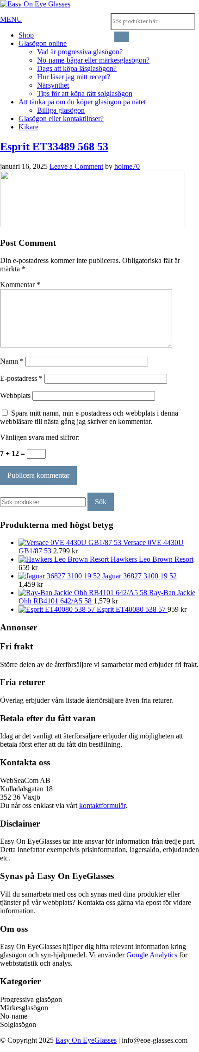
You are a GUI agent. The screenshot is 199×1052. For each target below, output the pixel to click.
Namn (12, 361)
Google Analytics (151, 955)
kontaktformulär (102, 805)
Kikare (28, 127)
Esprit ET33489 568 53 (54, 147)
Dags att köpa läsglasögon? (77, 68)
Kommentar (20, 285)
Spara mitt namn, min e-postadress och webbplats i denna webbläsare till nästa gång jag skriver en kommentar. (89, 417)
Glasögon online (43, 43)
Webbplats (15, 395)
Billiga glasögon (61, 110)
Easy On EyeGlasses (86, 1040)
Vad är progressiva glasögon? (80, 52)
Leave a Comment (76, 166)
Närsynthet (53, 85)
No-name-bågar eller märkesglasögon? (93, 60)
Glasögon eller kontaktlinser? (61, 118)
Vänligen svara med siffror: (40, 437)
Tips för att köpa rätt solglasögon (84, 93)
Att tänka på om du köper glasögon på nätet (82, 102)
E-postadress (21, 378)
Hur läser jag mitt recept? (73, 77)
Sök (100, 502)
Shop (26, 35)
